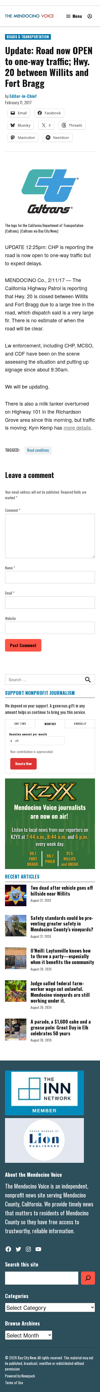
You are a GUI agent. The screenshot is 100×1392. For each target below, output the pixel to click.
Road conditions (38, 450)
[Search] (88, 1278)
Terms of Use (14, 1382)
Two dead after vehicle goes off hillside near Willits (62, 890)
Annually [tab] (80, 723)
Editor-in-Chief (23, 96)
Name (10, 567)
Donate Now (23, 763)
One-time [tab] (20, 723)
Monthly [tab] (50, 724)
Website (10, 618)
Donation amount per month (28, 734)
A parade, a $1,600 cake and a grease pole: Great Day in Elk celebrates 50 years (61, 1027)
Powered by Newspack (20, 1376)
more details (77, 427)
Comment (12, 510)
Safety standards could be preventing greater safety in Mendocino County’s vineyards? (62, 923)
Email (9, 593)
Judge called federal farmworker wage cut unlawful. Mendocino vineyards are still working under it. (60, 991)
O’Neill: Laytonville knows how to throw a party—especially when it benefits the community (62, 956)
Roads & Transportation (28, 36)
